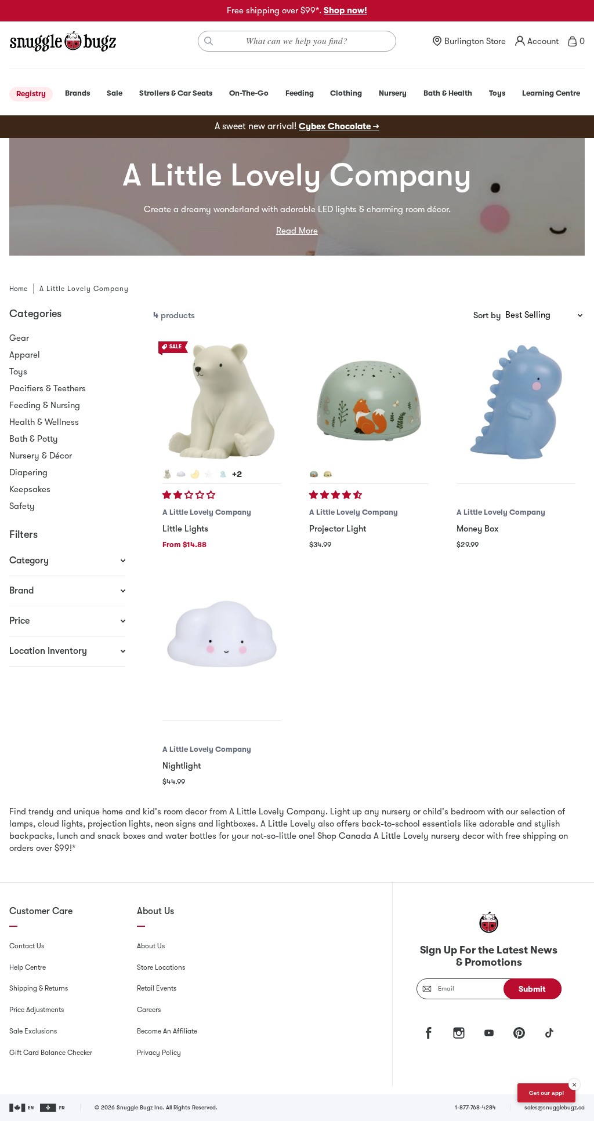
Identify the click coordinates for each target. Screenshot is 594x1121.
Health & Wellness (44, 422)
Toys (18, 371)
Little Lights (185, 528)
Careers (149, 1010)
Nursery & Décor (40, 455)
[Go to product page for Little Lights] (221, 400)
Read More (297, 230)
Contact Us (26, 946)
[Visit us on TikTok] (549, 1033)
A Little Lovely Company (206, 512)
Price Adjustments (36, 1010)
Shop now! (345, 10)
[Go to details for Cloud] (181, 474)
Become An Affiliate (167, 1031)
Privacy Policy (159, 1053)
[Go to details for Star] (208, 474)
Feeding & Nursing (44, 405)
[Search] (208, 41)
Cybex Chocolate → (339, 126)
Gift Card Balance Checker (50, 1053)
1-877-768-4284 (475, 1107)
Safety (22, 506)
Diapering (28, 472)
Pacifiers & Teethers (47, 388)
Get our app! (546, 1093)
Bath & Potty (33, 439)
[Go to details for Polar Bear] (167, 474)
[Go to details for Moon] (195, 474)
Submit (532, 988)
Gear (19, 338)
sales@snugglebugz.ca (554, 1107)
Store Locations (161, 967)
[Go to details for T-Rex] (222, 474)
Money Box (478, 528)
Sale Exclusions (33, 1031)
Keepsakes (29, 489)
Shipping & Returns (38, 988)
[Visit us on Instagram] (459, 1033)
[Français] (53, 1108)
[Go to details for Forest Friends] (313, 474)
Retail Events (156, 988)
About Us (151, 946)
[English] (22, 1108)
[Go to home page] (62, 41)
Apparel (24, 355)
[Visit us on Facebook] (428, 1033)
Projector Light (337, 528)
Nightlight (181, 765)
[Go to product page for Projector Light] (368, 400)
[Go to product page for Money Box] (516, 400)
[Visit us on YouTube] (489, 1033)
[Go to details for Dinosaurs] (327, 474)
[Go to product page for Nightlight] (221, 637)
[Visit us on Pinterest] (519, 1033)
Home (18, 289)
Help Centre (27, 967)
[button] (190, 495)
